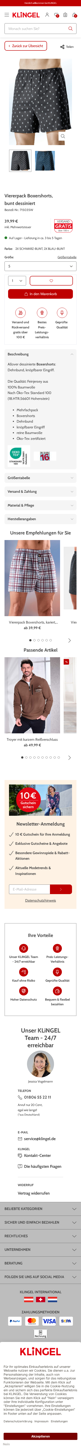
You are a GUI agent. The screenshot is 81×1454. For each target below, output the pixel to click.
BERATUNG (13, 1263)
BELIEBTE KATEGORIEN (23, 1209)
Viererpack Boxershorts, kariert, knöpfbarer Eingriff (32, 622)
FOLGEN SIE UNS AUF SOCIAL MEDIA (34, 1277)
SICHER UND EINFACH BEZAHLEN (31, 1222)
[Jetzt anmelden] (61, 889)
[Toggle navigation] (6, 15)
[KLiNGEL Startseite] (26, 14)
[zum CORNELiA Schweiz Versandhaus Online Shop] (40, 1299)
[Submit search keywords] (70, 28)
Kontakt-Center (37, 1155)
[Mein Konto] (47, 15)
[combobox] (40, 28)
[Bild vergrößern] (63, 136)
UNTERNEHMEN (17, 1249)
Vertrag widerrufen (34, 1193)
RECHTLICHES (16, 1236)
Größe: (9, 257)
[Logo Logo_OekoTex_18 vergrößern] (19, 456)
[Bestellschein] (65, 15)
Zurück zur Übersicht (27, 46)
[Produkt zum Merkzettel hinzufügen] (51, 281)
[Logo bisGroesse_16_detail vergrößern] (45, 456)
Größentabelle (67, 257)
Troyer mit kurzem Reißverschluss (32, 739)
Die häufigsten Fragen (42, 1166)
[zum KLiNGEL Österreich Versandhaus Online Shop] (28, 1299)
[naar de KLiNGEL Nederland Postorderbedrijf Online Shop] (52, 1299)
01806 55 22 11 (37, 1097)
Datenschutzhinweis (40, 900)
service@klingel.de (40, 1138)
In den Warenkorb (43, 294)
